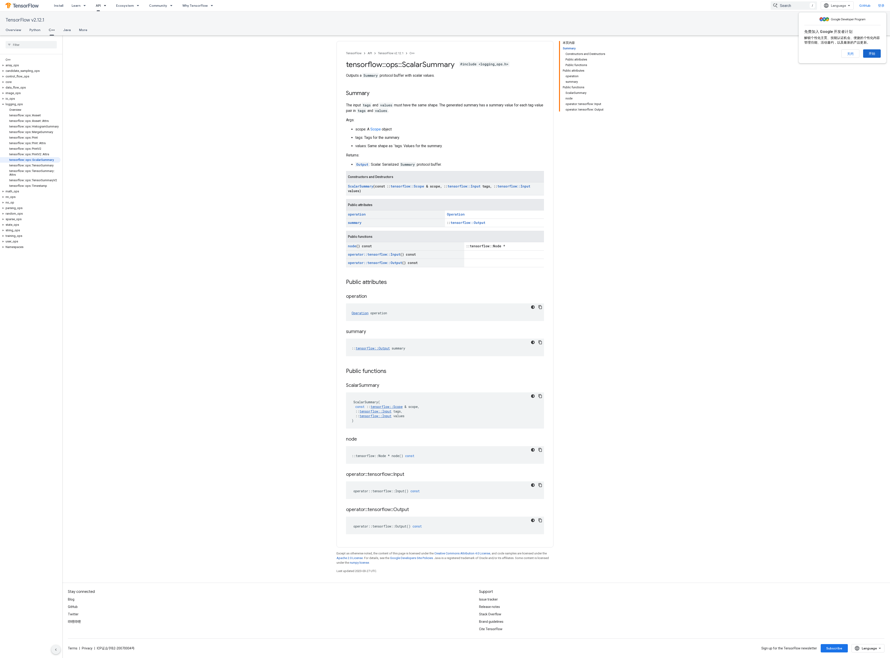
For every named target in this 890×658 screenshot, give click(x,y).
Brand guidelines (491, 621)
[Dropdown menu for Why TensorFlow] (213, 5)
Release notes (489, 607)
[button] (30, 65)
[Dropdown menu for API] (106, 5)
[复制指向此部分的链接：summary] (370, 332)
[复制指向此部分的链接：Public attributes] (391, 282)
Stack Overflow (490, 614)
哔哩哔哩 (74, 621)
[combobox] (794, 5)
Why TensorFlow (195, 5)
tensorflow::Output (468, 222)
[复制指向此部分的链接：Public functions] (391, 371)
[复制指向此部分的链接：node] (361, 439)
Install (58, 5)
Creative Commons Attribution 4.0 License (462, 553)
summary (354, 222)
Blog (71, 599)
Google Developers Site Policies (411, 558)
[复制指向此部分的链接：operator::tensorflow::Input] (408, 474)
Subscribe (834, 648)
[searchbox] (31, 44)
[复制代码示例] (540, 307)
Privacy (87, 648)
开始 (872, 53)
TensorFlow (354, 53)
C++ (52, 30)
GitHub (865, 5)
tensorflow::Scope (407, 186)
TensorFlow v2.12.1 (25, 20)
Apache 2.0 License (350, 558)
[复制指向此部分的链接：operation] (371, 296)
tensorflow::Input (464, 186)
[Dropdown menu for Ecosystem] (139, 5)
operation (357, 214)
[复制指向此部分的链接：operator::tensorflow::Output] (413, 510)
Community (158, 5)
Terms (72, 648)
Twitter (73, 614)
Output (362, 164)
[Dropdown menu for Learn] (86, 5)
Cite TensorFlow (490, 629)
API (98, 5)
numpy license (359, 562)
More (83, 30)
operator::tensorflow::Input (374, 254)
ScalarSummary (360, 186)
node (352, 246)
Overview (13, 30)
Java (67, 30)
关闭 (850, 54)
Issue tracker (488, 599)
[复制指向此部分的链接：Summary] (374, 93)
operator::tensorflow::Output (375, 263)
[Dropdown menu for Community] (172, 5)
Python (34, 30)
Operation (456, 214)
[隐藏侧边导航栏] (55, 649)
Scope (375, 129)
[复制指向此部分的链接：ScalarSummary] (383, 385)
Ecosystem (125, 5)
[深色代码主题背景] (533, 307)
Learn (76, 5)
